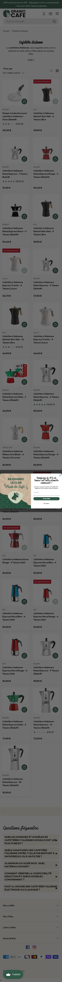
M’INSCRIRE (46, 499)
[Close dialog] (60, 475)
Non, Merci (46, 503)
